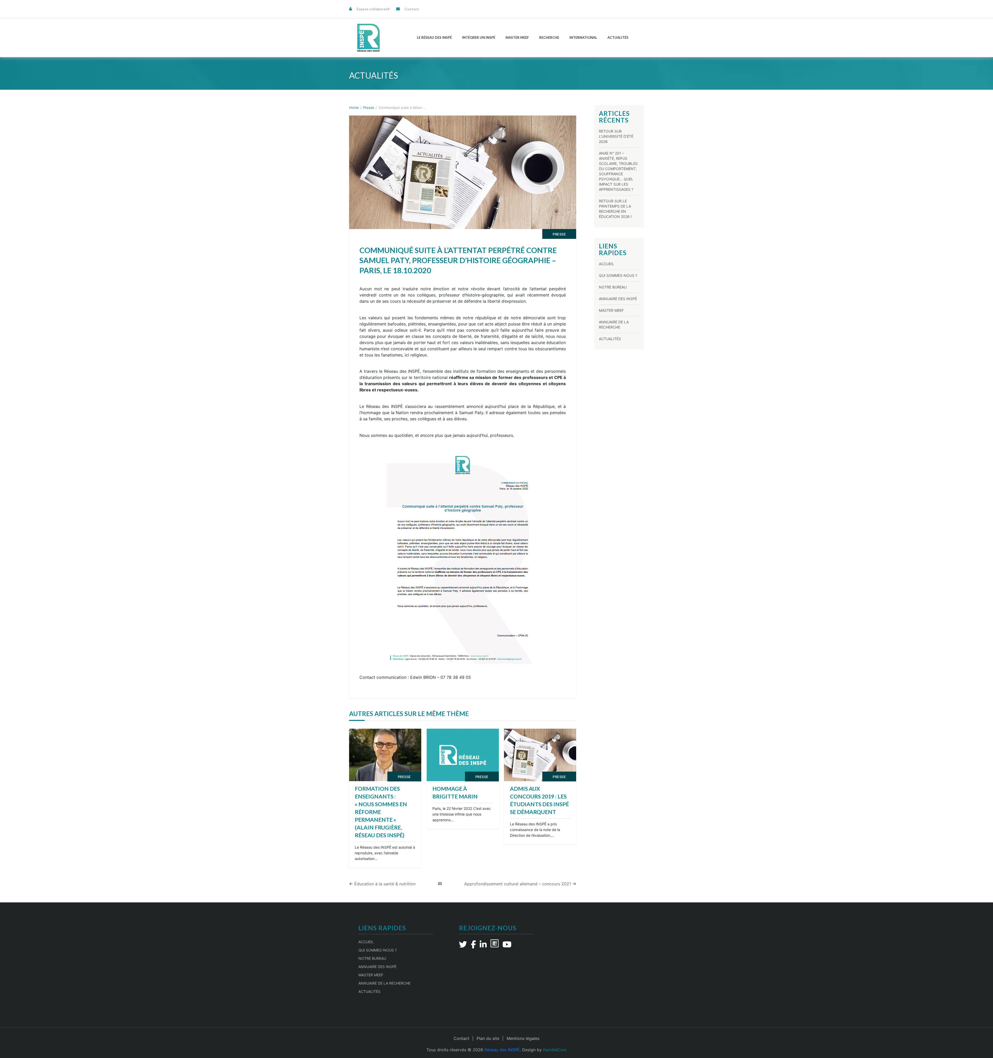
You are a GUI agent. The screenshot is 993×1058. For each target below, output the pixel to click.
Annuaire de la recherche (384, 983)
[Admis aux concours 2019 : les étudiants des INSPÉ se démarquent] (540, 755)
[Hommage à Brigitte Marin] (463, 755)
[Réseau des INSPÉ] (368, 37)
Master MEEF (517, 37)
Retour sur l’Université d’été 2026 (616, 136)
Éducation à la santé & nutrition (385, 883)
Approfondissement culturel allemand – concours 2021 (517, 883)
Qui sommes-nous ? (618, 275)
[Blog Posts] (440, 883)
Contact (411, 9)
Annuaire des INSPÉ (618, 298)
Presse (368, 107)
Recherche (549, 37)
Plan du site (488, 1038)
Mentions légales (523, 1038)
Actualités (617, 37)
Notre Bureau (613, 287)
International (583, 37)
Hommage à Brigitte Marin (455, 792)
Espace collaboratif (373, 9)
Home (354, 107)
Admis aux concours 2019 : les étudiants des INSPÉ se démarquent (539, 800)
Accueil (606, 264)
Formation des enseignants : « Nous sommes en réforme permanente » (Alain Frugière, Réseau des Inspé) (381, 811)
